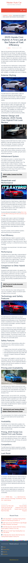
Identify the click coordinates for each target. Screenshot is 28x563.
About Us (5, 552)
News (11, 497)
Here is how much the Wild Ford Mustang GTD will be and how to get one (14, 213)
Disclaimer (5, 554)
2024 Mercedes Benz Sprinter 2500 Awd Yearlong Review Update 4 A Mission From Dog (13, 527)
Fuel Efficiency (19, 498)
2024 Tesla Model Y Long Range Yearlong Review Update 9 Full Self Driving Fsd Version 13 (13, 519)
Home (4, 547)
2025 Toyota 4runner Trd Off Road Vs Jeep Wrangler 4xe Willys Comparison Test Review (14, 523)
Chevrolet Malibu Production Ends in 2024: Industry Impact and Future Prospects (21, 507)
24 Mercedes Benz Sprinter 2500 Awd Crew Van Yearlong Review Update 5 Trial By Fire (13, 535)
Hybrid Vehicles (7, 500)
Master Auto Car (14, 2)
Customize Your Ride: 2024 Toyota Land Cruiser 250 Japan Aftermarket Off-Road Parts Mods (7, 507)
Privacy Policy (6, 549)
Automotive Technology (10, 498)
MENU (24, 10)
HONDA (7, 497)
